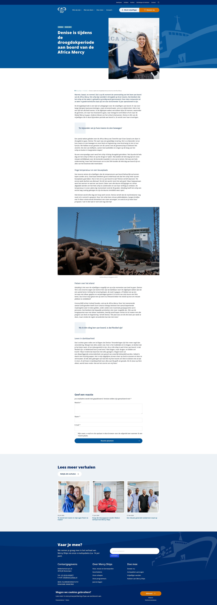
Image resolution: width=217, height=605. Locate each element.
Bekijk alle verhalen (68, 474)
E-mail (77, 425)
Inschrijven (114, 555)
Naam (77, 416)
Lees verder (74, 501)
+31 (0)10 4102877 (67, 575)
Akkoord (149, 593)
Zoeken (158, 2)
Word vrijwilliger (130, 10)
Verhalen (85, 90)
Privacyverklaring (60, 600)
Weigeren (150, 597)
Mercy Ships (79, 90)
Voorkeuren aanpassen (150, 600)
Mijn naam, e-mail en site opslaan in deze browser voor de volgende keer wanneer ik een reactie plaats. (110, 434)
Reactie (78, 402)
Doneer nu (151, 10)
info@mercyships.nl (70, 578)
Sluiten (67, 600)
